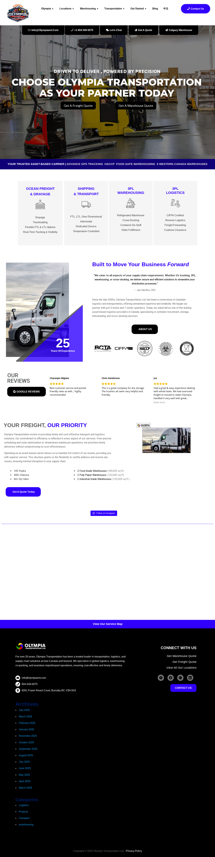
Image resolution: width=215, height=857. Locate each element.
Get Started (137, 8)
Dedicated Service (86, 226)
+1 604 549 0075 (83, 30)
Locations (65, 8)
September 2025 (28, 749)
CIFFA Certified (175, 215)
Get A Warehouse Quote (136, 105)
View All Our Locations (181, 667)
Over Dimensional (92, 216)
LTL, (78, 216)
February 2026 (27, 723)
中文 (165, 8)
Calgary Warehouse (180, 30)
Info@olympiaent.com (44, 30)
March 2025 (25, 787)
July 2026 (24, 710)
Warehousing (88, 8)
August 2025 (26, 755)
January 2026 (26, 729)
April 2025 (24, 781)
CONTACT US (183, 688)
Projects (23, 811)
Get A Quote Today (24, 491)
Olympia (46, 8)
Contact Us (197, 8)
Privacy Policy (134, 851)
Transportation (113, 8)
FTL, (73, 216)
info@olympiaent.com (34, 677)
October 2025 (26, 742)
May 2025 (24, 775)
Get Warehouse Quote (182, 656)
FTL (37, 227)
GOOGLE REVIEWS (28, 391)
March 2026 (25, 716)
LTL (44, 227)
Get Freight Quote (185, 661)
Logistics (24, 805)
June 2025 (25, 768)
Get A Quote (145, 30)
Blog (155, 8)
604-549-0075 (29, 684)
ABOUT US (145, 329)
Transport (24, 818)
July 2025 (24, 761)
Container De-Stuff (130, 225)
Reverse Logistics (175, 220)
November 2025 (28, 736)
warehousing (26, 824)
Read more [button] (107, 402)
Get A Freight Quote (78, 105)
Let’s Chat (116, 30)
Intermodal (86, 221)
